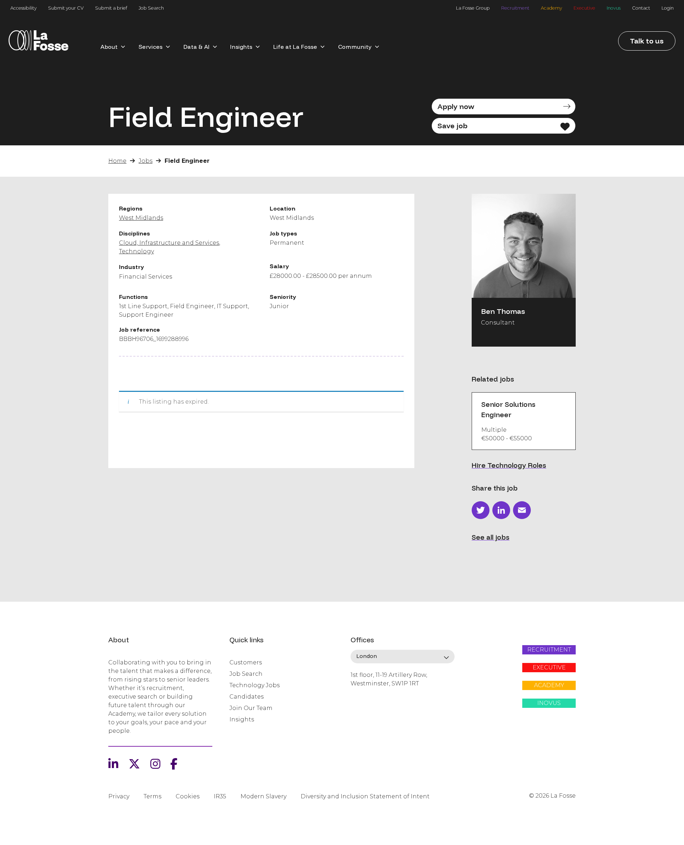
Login (668, 8)
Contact (641, 8)
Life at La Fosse (295, 46)
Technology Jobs (254, 685)
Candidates (246, 696)
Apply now (455, 106)
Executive (584, 8)
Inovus (614, 8)
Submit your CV (66, 8)
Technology (136, 251)
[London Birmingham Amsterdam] (403, 656)
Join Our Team (251, 708)
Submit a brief (111, 8)
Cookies (188, 796)
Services (150, 46)
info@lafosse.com (374, 696)
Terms (152, 796)
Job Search (151, 8)
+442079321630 (371, 707)
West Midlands (141, 217)
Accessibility (23, 8)
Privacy (118, 796)
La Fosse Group (473, 8)
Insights (241, 46)
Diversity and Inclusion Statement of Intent (365, 796)
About (109, 46)
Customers (245, 662)
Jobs (145, 160)
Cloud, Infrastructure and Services (169, 242)
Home (117, 160)
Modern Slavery (263, 796)
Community (355, 46)
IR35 (220, 796)
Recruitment (515, 8)
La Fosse (38, 43)
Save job (452, 125)
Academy (551, 8)
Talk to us (647, 40)
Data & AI (196, 46)
